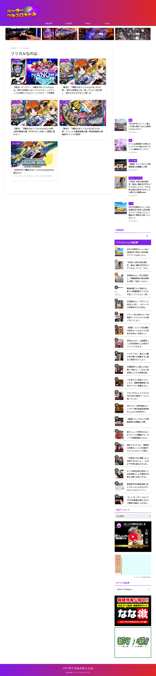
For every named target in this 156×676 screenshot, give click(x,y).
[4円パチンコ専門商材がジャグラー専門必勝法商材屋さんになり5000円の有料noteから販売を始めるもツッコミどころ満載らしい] (120, 409)
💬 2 (14, 82)
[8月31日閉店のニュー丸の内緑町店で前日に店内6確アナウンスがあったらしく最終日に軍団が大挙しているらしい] (120, 252)
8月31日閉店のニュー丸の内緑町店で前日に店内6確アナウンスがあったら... (137, 252)
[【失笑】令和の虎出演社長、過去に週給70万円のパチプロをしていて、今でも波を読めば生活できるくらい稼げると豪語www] (120, 265)
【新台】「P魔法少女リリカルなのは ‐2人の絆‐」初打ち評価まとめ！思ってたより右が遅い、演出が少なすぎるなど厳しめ (82, 90)
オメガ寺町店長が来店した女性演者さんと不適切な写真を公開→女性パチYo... (138, 474)
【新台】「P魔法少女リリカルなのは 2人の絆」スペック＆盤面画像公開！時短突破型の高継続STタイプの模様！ (82, 131)
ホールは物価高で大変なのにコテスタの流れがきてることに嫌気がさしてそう (140, 146)
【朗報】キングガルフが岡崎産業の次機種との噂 (138, 420)
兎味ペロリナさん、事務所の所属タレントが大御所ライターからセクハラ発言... (138, 448)
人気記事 (68, 23)
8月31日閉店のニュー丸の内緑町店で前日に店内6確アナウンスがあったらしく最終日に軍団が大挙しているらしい (140, 212)
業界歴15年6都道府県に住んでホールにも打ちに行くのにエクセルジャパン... (138, 487)
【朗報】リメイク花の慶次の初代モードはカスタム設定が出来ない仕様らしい (138, 330)
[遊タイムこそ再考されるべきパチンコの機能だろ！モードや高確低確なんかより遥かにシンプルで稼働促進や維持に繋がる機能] (120, 435)
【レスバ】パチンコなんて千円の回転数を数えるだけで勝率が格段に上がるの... (138, 500)
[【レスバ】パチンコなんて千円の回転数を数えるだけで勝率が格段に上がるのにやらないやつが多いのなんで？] (120, 500)
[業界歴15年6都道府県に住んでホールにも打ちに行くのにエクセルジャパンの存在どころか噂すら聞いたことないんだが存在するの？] (120, 487)
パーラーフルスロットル (78, 668)
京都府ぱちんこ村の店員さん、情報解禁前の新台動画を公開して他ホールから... (138, 278)
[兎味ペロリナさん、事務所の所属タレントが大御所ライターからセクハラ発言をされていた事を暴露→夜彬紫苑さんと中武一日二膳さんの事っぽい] (120, 448)
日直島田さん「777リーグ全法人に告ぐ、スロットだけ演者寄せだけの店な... (138, 304)
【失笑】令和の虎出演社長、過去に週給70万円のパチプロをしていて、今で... (138, 265)
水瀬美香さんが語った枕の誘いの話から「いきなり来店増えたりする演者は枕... (138, 370)
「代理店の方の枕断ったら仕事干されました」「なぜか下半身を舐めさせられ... (138, 461)
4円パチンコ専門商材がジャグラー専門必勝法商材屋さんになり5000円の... (138, 409)
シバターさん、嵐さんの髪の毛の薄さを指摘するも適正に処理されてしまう (138, 357)
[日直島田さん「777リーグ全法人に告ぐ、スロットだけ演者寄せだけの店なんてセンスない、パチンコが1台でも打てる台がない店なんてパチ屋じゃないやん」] (120, 304)
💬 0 (63, 82)
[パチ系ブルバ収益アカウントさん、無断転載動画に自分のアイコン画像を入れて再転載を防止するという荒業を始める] (120, 383)
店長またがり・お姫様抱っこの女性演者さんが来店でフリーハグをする (138, 343)
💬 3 (14, 123)
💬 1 (63, 123)
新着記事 (48, 23)
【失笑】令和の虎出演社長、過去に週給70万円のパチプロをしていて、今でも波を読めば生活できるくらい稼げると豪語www (140, 186)
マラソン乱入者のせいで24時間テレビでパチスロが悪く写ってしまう (138, 317)
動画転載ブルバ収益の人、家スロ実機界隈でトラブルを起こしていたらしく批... (138, 291)
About (107, 23)
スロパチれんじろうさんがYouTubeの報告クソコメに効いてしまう (138, 396)
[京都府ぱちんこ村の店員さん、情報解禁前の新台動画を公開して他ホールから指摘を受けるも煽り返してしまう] (120, 278)
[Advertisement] (133, 79)
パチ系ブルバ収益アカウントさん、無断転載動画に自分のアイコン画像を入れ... (138, 383)
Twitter (87, 23)
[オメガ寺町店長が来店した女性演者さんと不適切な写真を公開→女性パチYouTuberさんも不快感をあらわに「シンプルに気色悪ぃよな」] (120, 474)
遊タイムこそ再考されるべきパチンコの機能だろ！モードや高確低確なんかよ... (138, 435)
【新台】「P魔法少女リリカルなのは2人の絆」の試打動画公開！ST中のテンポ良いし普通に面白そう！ (34, 131)
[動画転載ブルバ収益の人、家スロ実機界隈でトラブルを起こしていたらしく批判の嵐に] (120, 291)
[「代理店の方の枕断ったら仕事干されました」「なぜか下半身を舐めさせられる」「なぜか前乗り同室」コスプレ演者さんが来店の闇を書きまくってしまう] (120, 461)
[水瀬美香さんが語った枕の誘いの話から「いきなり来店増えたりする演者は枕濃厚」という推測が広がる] (120, 369)
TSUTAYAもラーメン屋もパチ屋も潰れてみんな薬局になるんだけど (140, 126)
